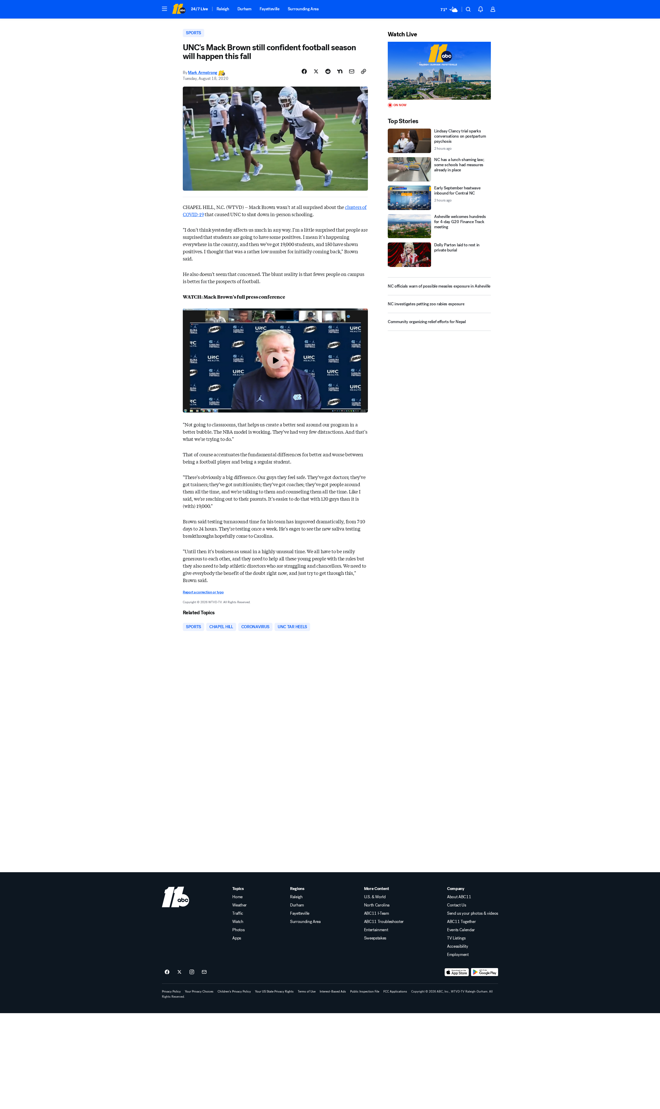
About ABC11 (459, 897)
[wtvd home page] (175, 897)
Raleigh (223, 9)
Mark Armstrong (202, 72)
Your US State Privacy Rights (274, 991)
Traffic (237, 913)
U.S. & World (375, 897)
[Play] (439, 71)
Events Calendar (461, 930)
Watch (237, 922)
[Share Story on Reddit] (328, 71)
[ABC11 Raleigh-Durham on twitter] (179, 972)
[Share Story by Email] (351, 71)
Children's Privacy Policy (234, 991)
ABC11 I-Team (376, 913)
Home (237, 897)
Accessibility (457, 946)
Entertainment (376, 930)
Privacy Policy (171, 991)
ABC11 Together (461, 922)
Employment (458, 955)
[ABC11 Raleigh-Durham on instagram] (192, 972)
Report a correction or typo (203, 592)
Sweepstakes (375, 938)
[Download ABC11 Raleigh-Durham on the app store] (456, 972)
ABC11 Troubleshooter (384, 922)
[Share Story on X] (316, 71)
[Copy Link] (363, 71)
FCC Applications (395, 991)
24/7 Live (199, 9)
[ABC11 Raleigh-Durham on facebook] (167, 972)
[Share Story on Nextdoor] (339, 71)
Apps (236, 938)
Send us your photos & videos (472, 913)
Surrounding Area (303, 9)
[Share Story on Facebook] (304, 71)
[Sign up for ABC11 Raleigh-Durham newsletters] (204, 972)
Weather (239, 905)
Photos (238, 930)
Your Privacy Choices (199, 991)
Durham (244, 9)
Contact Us (456, 905)
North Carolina (377, 905)
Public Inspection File (364, 991)
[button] (164, 9)
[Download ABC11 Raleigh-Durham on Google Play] (484, 972)
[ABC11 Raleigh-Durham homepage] (179, 9)
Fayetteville (269, 9)
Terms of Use (307, 991)
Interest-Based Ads (333, 991)
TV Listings (456, 938)
